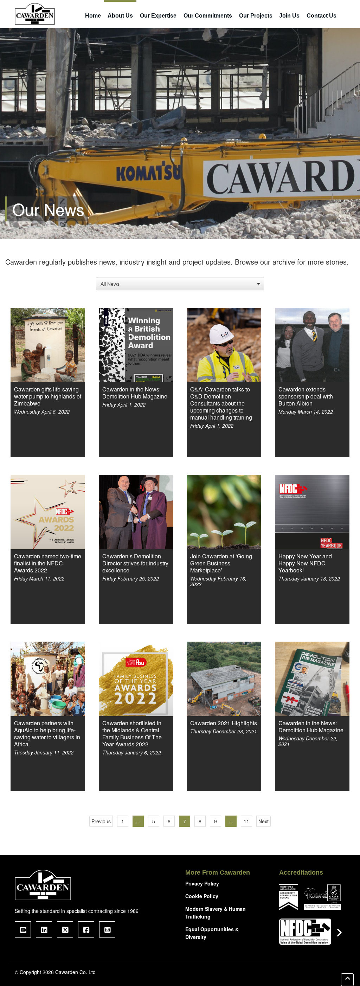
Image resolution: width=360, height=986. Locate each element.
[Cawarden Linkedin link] (44, 929)
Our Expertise (158, 16)
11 (246, 821)
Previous (101, 821)
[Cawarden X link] (65, 929)
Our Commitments (208, 16)
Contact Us (321, 16)
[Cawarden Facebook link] (86, 929)
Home (93, 16)
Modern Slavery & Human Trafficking (215, 912)
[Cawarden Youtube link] (23, 929)
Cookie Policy (201, 896)
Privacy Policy (202, 883)
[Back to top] (347, 979)
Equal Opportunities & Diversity (212, 933)
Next (263, 821)
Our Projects (255, 16)
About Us (120, 16)
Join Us (289, 16)
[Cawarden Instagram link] (107, 929)
